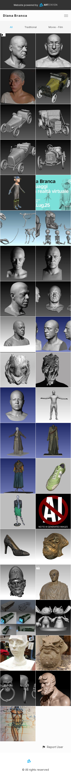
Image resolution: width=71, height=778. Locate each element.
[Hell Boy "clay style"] (53, 673)
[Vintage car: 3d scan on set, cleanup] (18, 106)
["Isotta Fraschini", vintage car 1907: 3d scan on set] (53, 142)
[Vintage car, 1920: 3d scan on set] (53, 71)
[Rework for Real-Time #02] (53, 35)
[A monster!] (53, 637)
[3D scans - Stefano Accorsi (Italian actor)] (53, 319)
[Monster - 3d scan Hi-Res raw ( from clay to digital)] (53, 531)
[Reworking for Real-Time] (18, 71)
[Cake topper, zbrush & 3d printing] (53, 602)
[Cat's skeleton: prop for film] (18, 212)
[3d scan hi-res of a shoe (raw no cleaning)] (18, 531)
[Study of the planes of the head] (18, 637)
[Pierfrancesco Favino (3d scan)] (18, 319)
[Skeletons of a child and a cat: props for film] (53, 212)
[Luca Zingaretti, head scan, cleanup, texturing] (53, 283)
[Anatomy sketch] (18, 708)
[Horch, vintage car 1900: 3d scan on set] (53, 106)
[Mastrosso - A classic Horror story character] (53, 354)
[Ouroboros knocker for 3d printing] (18, 673)
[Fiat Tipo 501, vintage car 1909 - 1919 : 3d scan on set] (18, 142)
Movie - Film (56, 27)
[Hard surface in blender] (18, 602)
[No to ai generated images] (53, 496)
